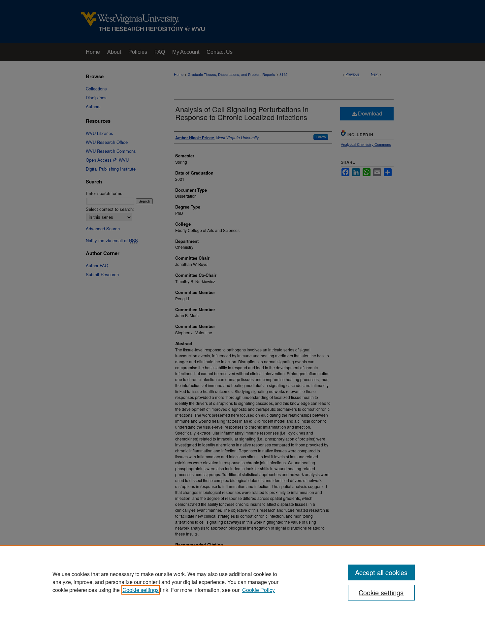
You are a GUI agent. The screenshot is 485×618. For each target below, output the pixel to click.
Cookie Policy (258, 590)
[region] (242, 581)
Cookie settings (140, 590)
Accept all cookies (381, 572)
